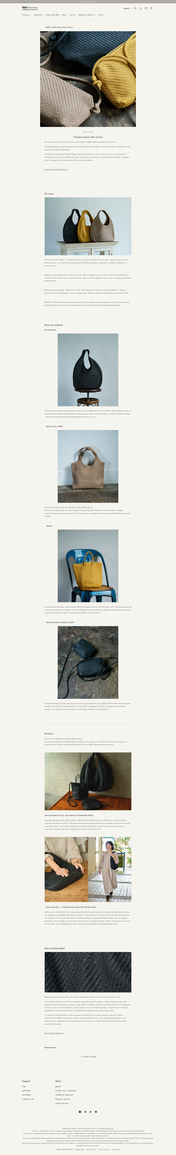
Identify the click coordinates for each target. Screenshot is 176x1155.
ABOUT (58, 1087)
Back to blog (89, 1056)
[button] (27, 14)
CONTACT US (28, 1099)
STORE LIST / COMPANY (65, 1091)
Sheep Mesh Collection (54, 1033)
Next (122, 1)
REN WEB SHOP (67, 1149)
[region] (88, 1)
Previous (54, 1)
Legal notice (116, 1149)
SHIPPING (26, 1091)
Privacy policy (91, 1149)
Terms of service (104, 1149)
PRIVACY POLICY (62, 1099)
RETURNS (26, 1095)
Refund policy (79, 1149)
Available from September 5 (56, 169)
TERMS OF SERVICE (64, 1095)
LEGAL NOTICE (61, 1103)
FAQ (24, 1087)
